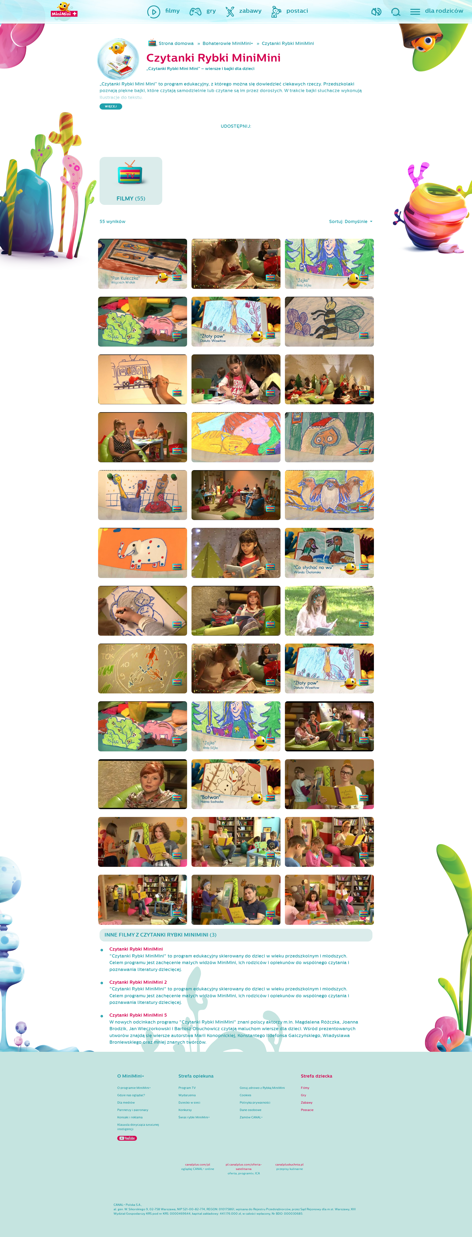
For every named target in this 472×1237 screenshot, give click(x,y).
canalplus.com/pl (197, 1164)
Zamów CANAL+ (251, 1117)
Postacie (307, 1110)
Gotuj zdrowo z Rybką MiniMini (262, 1087)
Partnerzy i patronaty (132, 1110)
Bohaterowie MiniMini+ (228, 43)
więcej (111, 106)
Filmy (305, 1087)
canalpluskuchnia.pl (289, 1164)
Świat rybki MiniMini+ (194, 1117)
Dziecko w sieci (189, 1102)
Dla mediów (126, 1102)
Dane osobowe (250, 1110)
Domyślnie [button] (357, 221)
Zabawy (306, 1102)
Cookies (245, 1095)
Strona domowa (176, 43)
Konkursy (185, 1110)
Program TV (187, 1087)
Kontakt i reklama (130, 1117)
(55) (131, 198)
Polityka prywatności (255, 1102)
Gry (303, 1095)
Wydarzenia (187, 1095)
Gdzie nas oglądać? (131, 1095)
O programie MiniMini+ (134, 1087)
